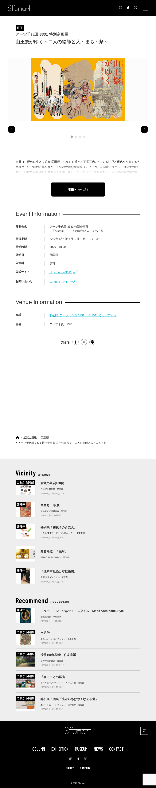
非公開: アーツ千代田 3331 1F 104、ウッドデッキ (83, 315)
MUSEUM (81, 749)
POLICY (70, 768)
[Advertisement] (78, 385)
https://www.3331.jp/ (62, 272)
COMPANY (85, 768)
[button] (72, 137)
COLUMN (38, 749)
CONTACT (116, 749)
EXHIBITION (60, 749)
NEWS (98, 749)
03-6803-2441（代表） (64, 281)
